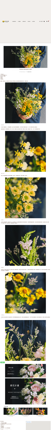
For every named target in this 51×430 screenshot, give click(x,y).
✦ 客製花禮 (28, 21)
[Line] (41, 21)
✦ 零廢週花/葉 (24, 21)
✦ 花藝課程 (19, 21)
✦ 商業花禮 (33, 21)
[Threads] (39, 21)
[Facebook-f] (42, 21)
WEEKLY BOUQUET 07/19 (11, 415)
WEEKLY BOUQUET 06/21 (40, 415)
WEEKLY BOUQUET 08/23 (25, 415)
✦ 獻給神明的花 (14, 21)
